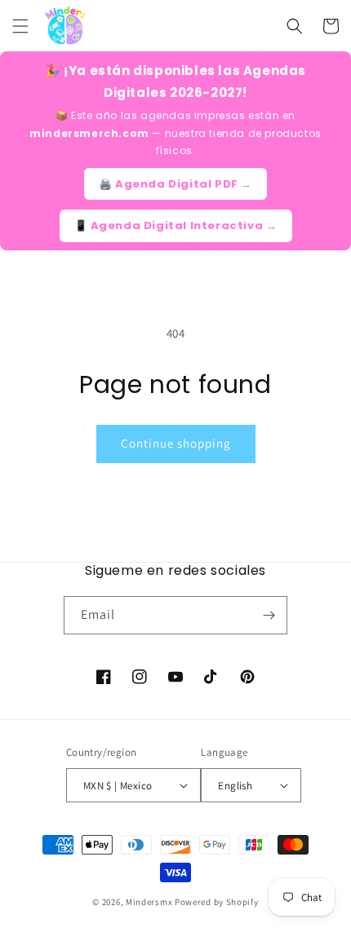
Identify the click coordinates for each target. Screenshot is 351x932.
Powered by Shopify (217, 902)
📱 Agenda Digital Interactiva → (176, 225)
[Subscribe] (269, 615)
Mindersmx (149, 902)
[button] (20, 26)
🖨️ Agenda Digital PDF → (175, 184)
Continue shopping (176, 443)
